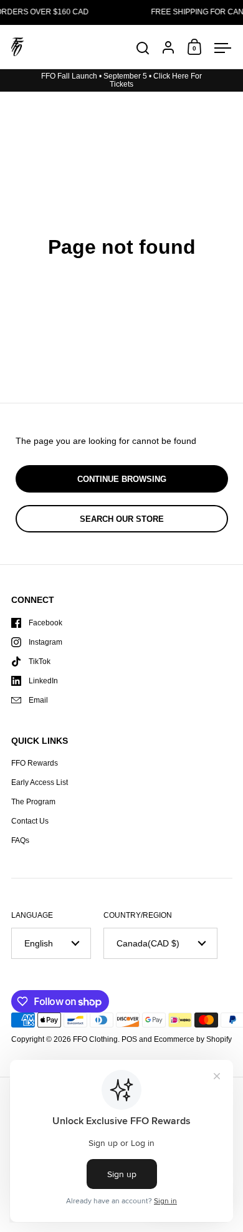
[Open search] (143, 48)
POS (129, 1039)
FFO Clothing (95, 1039)
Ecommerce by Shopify (193, 1039)
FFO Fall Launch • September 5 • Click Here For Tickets (121, 80)
